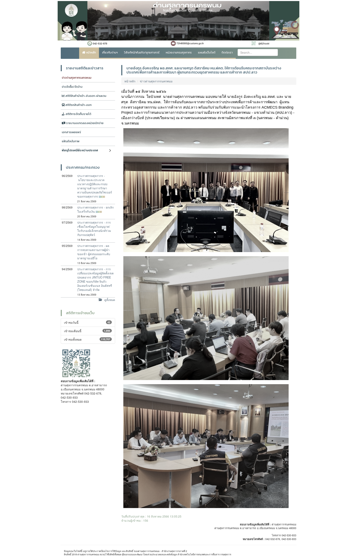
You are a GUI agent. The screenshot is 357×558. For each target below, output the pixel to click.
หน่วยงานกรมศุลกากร (179, 52)
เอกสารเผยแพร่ (71, 132)
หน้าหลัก (91, 52)
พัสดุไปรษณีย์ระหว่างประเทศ (80, 150)
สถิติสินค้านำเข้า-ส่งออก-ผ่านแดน (85, 96)
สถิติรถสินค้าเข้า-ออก (78, 105)
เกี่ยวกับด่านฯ (110, 52)
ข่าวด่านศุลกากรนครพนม (76, 78)
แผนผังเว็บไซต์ (206, 52)
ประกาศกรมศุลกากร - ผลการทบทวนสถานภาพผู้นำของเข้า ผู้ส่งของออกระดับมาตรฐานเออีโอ (93, 252)
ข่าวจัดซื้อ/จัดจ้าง (72, 87)
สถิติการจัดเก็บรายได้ (78, 114)
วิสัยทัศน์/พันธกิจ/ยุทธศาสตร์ (141, 52)
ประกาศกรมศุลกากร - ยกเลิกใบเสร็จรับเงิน (95, 209)
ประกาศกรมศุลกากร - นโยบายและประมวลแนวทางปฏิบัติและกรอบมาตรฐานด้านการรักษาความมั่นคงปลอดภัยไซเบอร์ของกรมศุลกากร (94, 186)
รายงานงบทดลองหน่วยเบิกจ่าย (84, 123)
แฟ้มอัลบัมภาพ (71, 141)
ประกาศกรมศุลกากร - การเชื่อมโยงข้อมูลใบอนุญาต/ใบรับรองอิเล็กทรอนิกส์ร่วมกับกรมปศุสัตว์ (94, 228)
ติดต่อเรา (227, 52)
